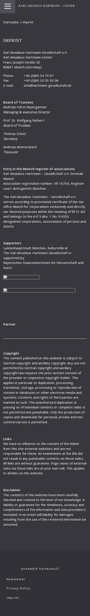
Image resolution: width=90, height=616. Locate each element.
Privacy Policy (18, 588)
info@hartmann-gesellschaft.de (47, 85)
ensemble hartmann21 (40, 569)
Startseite (11, 22)
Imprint (13, 598)
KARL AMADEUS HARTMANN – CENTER (47, 5)
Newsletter (16, 579)
